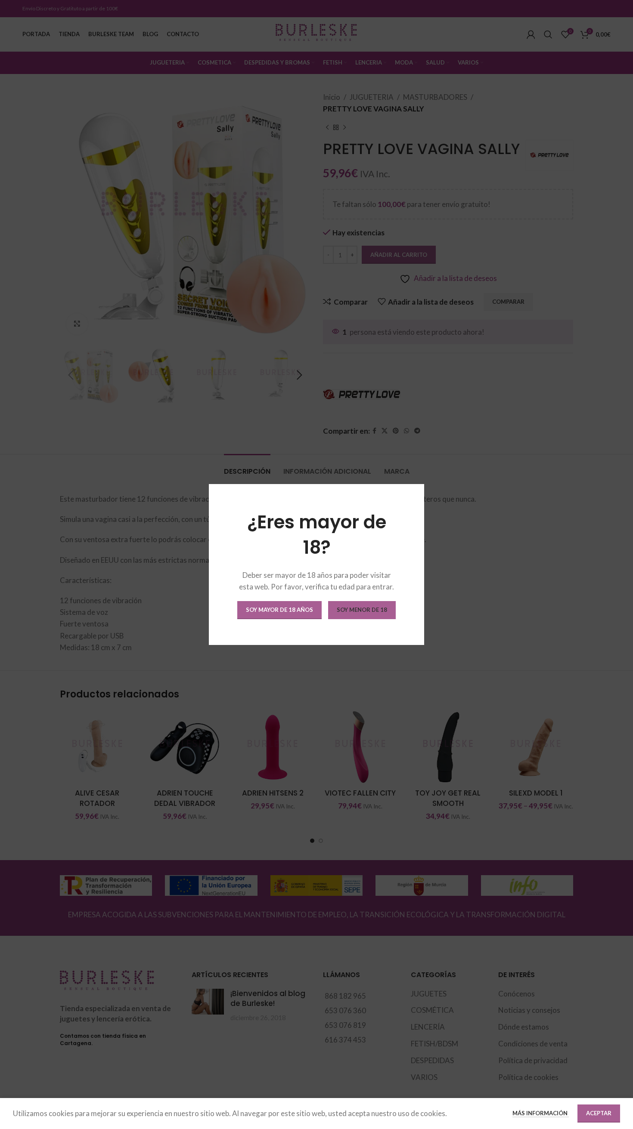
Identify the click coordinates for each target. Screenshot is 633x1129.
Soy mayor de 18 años (279, 609)
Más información (540, 1113)
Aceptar (598, 1113)
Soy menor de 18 (362, 609)
